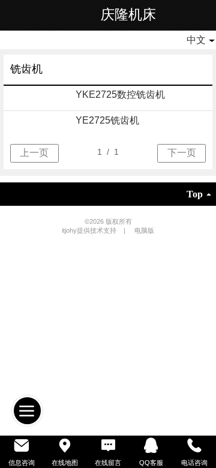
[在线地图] (64, 446)
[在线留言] (108, 446)
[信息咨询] (21, 446)
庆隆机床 (128, 14)
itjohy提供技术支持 (90, 230)
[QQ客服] (151, 446)
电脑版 (144, 230)
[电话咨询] (194, 446)
